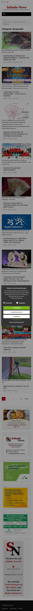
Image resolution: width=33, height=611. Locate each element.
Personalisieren (16, 319)
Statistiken (22, 303)
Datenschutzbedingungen (16, 322)
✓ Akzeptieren (16, 308)
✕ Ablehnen (16, 316)
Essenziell (9, 303)
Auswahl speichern (16, 312)
